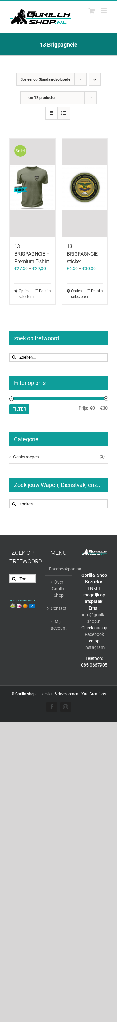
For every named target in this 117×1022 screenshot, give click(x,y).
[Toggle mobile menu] (104, 11)
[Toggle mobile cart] (92, 11)
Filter (19, 408)
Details (45, 291)
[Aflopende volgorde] (95, 79)
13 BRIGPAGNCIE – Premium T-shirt (32, 253)
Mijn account (59, 625)
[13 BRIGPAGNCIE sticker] (85, 188)
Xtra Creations (93, 694)
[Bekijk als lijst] (64, 113)
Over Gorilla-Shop (59, 589)
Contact (58, 608)
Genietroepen (26, 456)
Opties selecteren (25, 294)
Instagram (94, 647)
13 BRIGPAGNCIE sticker (82, 253)
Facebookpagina (59, 568)
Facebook (94, 634)
